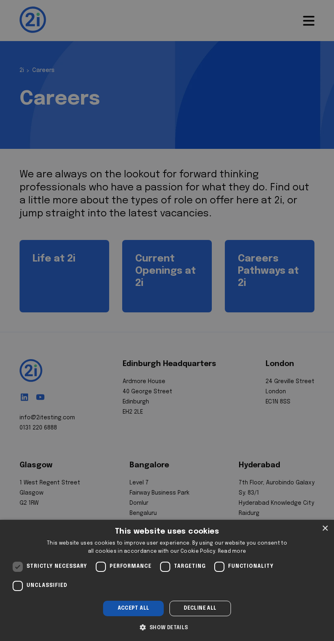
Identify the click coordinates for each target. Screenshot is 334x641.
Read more (232, 551)
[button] (167, 626)
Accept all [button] (133, 608)
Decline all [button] (200, 608)
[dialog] (167, 580)
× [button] (325, 528)
